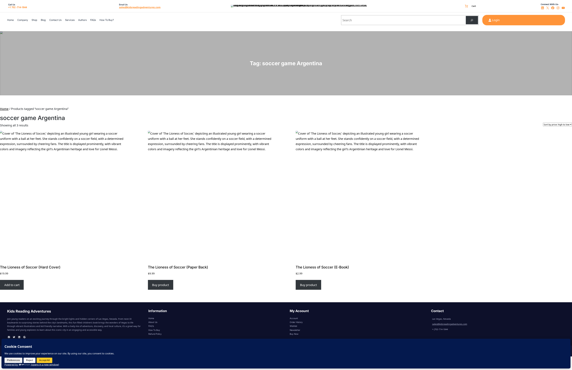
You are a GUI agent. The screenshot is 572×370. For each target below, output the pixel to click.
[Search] (472, 20)
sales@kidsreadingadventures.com (140, 7)
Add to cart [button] (12, 285)
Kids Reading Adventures (29, 311)
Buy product (160, 285)
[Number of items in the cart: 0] (466, 6)
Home (4, 109)
